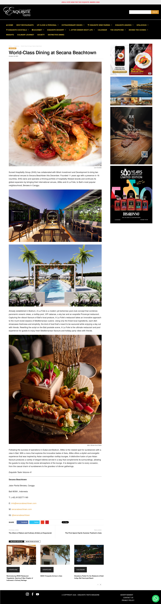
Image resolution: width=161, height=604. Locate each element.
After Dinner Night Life (82, 30)
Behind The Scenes (137, 30)
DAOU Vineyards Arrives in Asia (51, 576)
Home (10, 25)
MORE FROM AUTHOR (32, 541)
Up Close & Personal (47, 25)
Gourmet (37, 30)
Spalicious (142, 25)
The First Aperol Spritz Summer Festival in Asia (83, 533)
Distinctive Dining (56, 34)
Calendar (102, 30)
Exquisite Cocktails (17, 30)
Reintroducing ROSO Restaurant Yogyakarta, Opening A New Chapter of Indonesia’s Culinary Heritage (20, 578)
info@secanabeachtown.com (23, 503)
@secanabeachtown (21, 515)
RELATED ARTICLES (16, 541)
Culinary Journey (25, 34)
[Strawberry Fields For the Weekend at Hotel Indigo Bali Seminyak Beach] (89, 555)
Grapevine (13, 48)
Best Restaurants (25, 25)
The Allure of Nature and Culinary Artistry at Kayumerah (30, 533)
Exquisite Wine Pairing (99, 25)
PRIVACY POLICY (128, 600)
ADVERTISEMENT (126, 595)
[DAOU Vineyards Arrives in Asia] (55, 555)
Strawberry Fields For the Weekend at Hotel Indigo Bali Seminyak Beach (89, 577)
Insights (10, 34)
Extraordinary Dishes (72, 25)
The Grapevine (117, 30)
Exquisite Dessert (55, 30)
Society (41, 34)
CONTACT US (128, 597)
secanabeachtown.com (22, 509)
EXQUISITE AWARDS (123, 25)
